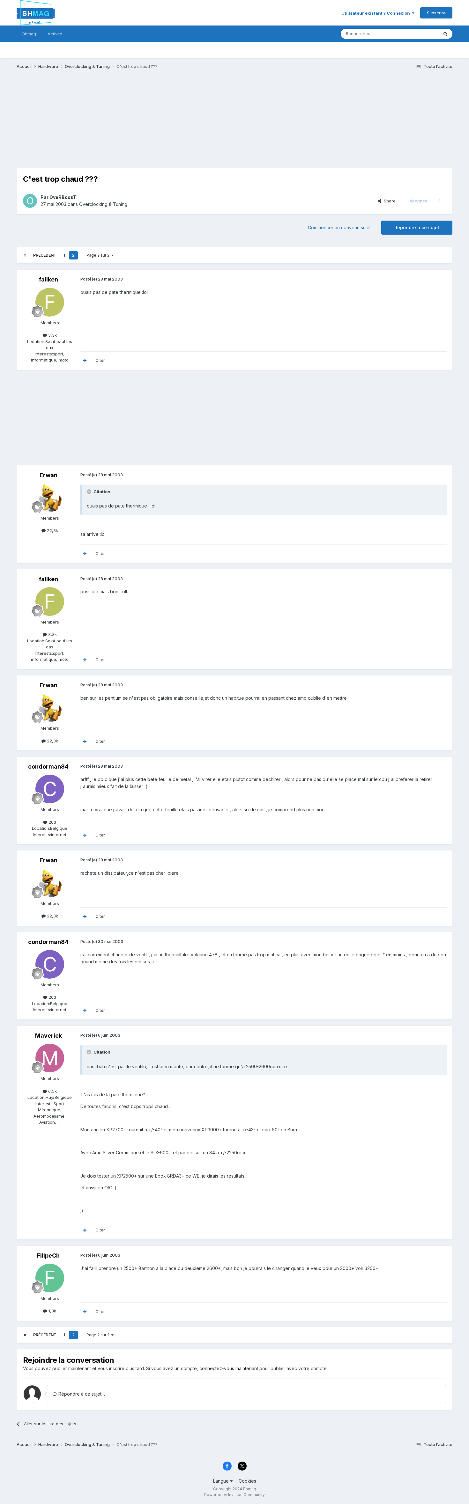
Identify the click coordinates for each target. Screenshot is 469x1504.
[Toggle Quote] (90, 491)
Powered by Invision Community (234, 1494)
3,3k (52, 335)
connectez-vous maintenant (228, 1368)
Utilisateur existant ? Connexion (376, 13)
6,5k (52, 1091)
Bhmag (29, 33)
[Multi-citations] (84, 360)
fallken (48, 279)
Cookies (247, 1481)
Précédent (44, 255)
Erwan (48, 475)
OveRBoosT (62, 197)
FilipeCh (48, 1255)
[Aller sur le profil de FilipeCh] (49, 1278)
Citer (100, 360)
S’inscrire (436, 12)
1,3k (51, 1310)
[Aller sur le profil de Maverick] (49, 1058)
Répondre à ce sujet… (81, 1394)
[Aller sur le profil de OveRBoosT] (30, 201)
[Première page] (24, 255)
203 (51, 822)
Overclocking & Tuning (103, 204)
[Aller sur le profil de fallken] (49, 302)
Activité (55, 33)
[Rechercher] (445, 34)
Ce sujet (422, 33)
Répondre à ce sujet (416, 227)
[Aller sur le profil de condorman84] (49, 789)
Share (388, 200)
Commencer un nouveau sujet (339, 227)
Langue (221, 1481)
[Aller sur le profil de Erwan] (49, 497)
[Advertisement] (133, 123)
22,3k (52, 530)
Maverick (48, 1035)
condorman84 (48, 766)
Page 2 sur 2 (98, 255)
